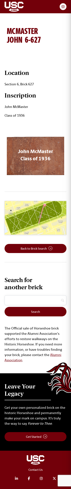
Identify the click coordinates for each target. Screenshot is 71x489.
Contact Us (35, 469)
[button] (63, 6)
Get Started (33, 436)
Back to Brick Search (34, 248)
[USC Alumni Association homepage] (35, 460)
